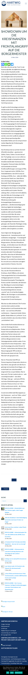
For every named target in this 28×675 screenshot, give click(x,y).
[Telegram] (12, 64)
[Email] (9, 64)
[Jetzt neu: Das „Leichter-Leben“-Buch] (2, 527)
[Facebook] (2, 64)
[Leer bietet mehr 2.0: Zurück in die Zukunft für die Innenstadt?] (2, 566)
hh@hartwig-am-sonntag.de (8, 630)
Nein (12, 672)
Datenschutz (18, 672)
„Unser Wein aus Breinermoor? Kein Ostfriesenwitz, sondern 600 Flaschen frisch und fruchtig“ (16, 575)
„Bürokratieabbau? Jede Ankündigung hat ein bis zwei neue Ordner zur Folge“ (16, 520)
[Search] (25, 500)
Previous (6, 488)
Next (23, 488)
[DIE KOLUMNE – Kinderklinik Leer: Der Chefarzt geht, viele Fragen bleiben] (2, 508)
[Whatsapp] (5, 64)
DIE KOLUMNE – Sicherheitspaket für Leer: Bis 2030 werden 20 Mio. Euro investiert (16, 534)
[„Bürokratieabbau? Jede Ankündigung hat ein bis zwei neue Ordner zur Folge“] (2, 518)
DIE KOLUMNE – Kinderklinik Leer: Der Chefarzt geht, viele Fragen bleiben (15, 510)
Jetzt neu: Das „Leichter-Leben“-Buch (15, 527)
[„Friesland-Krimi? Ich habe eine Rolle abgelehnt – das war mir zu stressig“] (2, 542)
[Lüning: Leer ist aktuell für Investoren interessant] (2, 559)
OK (7, 672)
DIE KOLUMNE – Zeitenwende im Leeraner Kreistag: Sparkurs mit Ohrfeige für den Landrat (14, 551)
